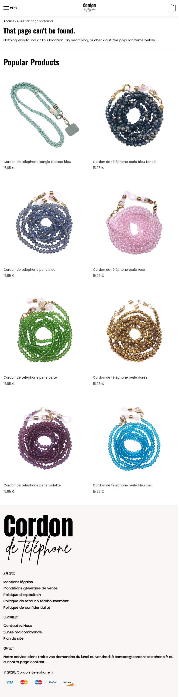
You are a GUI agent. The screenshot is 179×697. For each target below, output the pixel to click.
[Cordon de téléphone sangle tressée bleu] (44, 115)
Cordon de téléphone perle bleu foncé (124, 161)
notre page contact (27, 661)
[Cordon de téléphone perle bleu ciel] (134, 438)
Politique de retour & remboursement (36, 600)
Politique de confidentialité (26, 607)
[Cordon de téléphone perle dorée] (134, 330)
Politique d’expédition (22, 594)
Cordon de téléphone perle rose (119, 269)
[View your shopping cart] (172, 8)
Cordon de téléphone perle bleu (29, 269)
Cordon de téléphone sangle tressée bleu (37, 161)
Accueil (8, 21)
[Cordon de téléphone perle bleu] (44, 223)
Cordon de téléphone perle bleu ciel (122, 485)
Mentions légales (18, 581)
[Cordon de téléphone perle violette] (44, 438)
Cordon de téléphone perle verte (30, 377)
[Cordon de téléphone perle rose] (134, 223)
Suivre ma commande (22, 632)
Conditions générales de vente (30, 588)
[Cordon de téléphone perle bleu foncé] (134, 115)
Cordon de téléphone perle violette (32, 485)
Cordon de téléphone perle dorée (120, 377)
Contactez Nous (17, 625)
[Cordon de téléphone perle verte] (44, 330)
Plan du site (13, 638)
